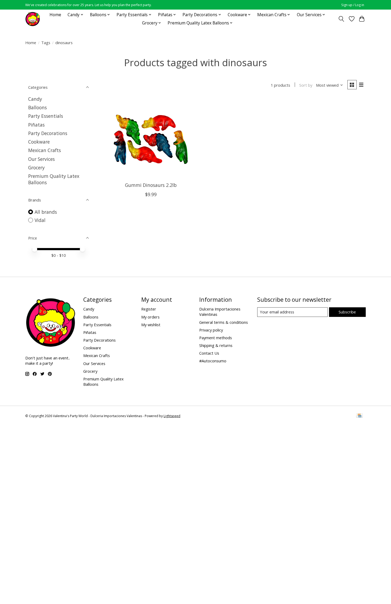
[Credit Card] (359, 416)
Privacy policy (211, 330)
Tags (45, 42)
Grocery (36, 167)
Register (148, 309)
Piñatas (36, 124)
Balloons (37, 107)
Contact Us (209, 353)
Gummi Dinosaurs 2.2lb (151, 185)
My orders (150, 317)
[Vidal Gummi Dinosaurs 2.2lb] (151, 138)
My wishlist (150, 324)
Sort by (305, 85)
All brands (46, 212)
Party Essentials (45, 116)
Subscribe (347, 311)
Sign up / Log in (352, 5)
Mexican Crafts (44, 150)
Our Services (41, 159)
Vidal (40, 220)
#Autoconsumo (212, 360)
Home (55, 15)
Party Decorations (47, 133)
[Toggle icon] (341, 19)
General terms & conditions (223, 322)
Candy (35, 99)
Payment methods (215, 337)
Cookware (39, 142)
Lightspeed (172, 416)
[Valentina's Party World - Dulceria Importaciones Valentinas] (32, 18)
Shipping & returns (215, 345)
